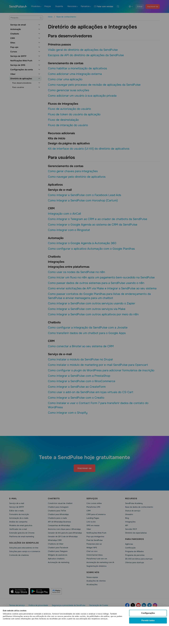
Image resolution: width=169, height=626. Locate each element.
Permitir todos (148, 620)
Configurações (148, 613)
